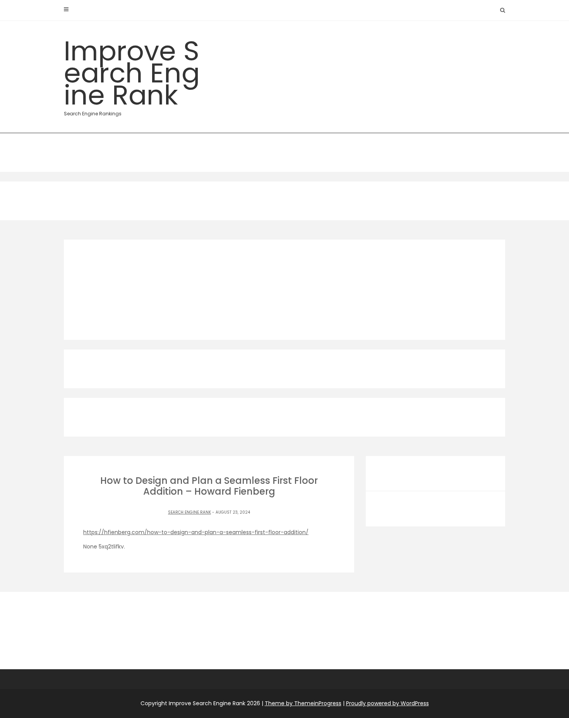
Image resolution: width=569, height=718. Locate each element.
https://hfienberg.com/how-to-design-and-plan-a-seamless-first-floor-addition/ (195, 532)
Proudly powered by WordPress (387, 703)
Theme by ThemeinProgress (303, 703)
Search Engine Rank (189, 512)
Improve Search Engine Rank (132, 74)
